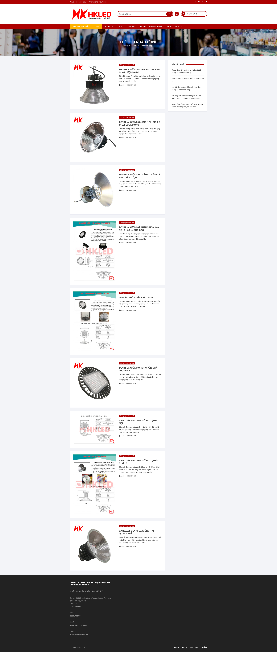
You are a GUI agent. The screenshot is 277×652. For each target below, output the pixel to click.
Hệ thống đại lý (155, 26)
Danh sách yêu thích (98, 2)
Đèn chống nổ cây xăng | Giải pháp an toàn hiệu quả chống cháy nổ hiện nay (187, 105)
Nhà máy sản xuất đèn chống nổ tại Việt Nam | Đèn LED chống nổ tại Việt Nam (186, 97)
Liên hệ (169, 26)
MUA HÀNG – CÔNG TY (136, 26)
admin (122, 85)
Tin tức (121, 26)
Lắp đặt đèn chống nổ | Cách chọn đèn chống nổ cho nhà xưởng (186, 88)
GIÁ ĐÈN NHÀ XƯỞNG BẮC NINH (136, 297)
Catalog (178, 26)
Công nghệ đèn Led (127, 65)
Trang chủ (109, 26)
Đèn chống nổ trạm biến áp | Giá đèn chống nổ (188, 79)
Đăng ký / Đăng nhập (79, 2)
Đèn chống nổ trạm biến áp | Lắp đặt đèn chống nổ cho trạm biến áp (187, 71)
